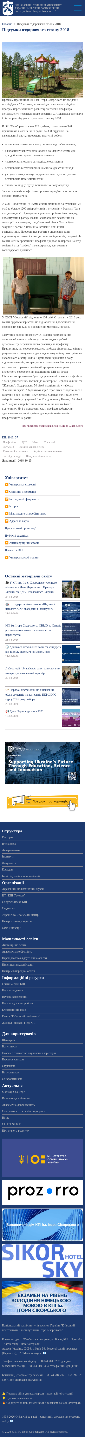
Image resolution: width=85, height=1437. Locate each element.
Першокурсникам (13, 1059)
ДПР (24, 442)
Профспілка (10, 442)
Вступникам (9, 1046)
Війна (5, 1117)
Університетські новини (24, 557)
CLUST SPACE (11, 1124)
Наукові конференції (14, 996)
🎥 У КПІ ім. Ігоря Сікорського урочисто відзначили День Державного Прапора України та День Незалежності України (31, 587)
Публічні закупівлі (16, 535)
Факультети (9, 863)
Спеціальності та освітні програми (23, 1111)
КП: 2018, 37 (10, 437)
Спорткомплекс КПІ (14, 901)
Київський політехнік (15, 451)
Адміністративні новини (47, 451)
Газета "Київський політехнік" (21, 1016)
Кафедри (7, 869)
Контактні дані (11, 1339)
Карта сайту (11, 1343)
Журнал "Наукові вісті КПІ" (19, 1022)
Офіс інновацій (11, 927)
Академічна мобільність (17, 951)
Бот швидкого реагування (25, 1379)
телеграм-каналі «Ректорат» (64, 1402)
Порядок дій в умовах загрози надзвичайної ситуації (39, 1393)
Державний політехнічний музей (23, 888)
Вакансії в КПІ (14, 550)
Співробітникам (12, 1078)
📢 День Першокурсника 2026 (24, 711)
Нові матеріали (30, 1343)
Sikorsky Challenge (13, 1091)
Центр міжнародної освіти (18, 971)
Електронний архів (14, 1009)
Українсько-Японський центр (20, 914)
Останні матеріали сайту (28, 576)
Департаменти (11, 850)
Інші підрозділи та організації (21, 876)
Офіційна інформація (22, 491)
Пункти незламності (19, 1398)
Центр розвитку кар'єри (17, 921)
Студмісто (8, 908)
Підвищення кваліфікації (17, 964)
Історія (13, 506)
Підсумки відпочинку (38, 456)
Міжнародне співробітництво (27, 513)
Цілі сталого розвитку (16, 1130)
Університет (16, 478)
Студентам (8, 1065)
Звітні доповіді (12, 456)
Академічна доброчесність (18, 1104)
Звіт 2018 (8, 446)
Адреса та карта (19, 521)
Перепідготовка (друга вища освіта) (24, 958)
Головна (7, 24)
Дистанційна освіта (14, 945)
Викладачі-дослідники (16, 1098)
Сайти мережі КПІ (13, 984)
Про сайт (76, 1339)
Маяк (35, 442)
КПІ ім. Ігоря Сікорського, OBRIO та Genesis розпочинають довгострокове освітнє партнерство (33, 630)
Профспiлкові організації (20, 528)
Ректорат (7, 837)
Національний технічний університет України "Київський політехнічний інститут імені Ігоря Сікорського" (38, 8)
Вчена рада (9, 843)
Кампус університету (31, 446)
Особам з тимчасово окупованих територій (29, 1053)
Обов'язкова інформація (38, 1339)
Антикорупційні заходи (24, 542)
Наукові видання (12, 990)
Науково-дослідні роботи (17, 1003)
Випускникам (10, 1072)
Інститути (8, 856)
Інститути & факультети (24, 499)
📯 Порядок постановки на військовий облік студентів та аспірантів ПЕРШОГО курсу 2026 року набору (30, 694)
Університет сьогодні (22, 484)
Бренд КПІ (61, 1339)
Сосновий (49, 442)
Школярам (8, 1040)
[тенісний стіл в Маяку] (43, 285)
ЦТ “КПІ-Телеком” (13, 895)
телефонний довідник (64, 1366)
